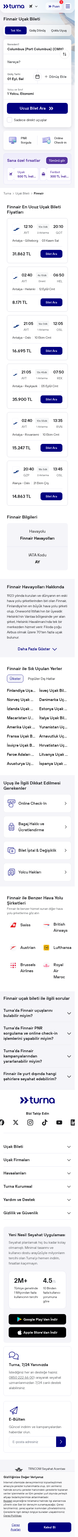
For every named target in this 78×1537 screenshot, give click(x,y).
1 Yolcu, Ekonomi (20, 93)
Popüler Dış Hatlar (41, 678)
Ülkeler (15, 678)
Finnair (39, 193)
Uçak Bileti (22, 193)
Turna (7, 193)
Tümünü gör (57, 160)
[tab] (16, 30)
